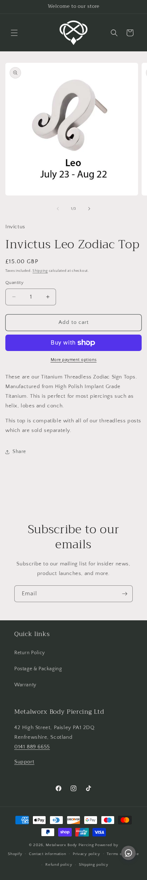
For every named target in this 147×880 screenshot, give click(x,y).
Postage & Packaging (38, 669)
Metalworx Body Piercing (70, 845)
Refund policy (58, 865)
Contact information (47, 854)
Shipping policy (93, 865)
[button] (14, 33)
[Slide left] (58, 209)
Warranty (25, 685)
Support (24, 762)
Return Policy (29, 653)
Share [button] (19, 451)
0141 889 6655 (32, 747)
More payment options (74, 359)
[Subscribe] (124, 593)
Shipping (40, 271)
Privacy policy (86, 854)
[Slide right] (89, 209)
